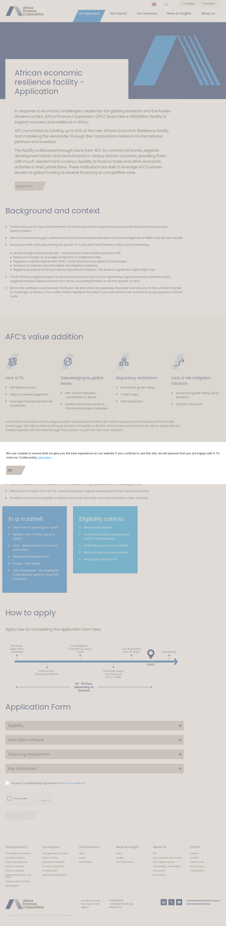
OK (10, 470)
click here (44, 457)
